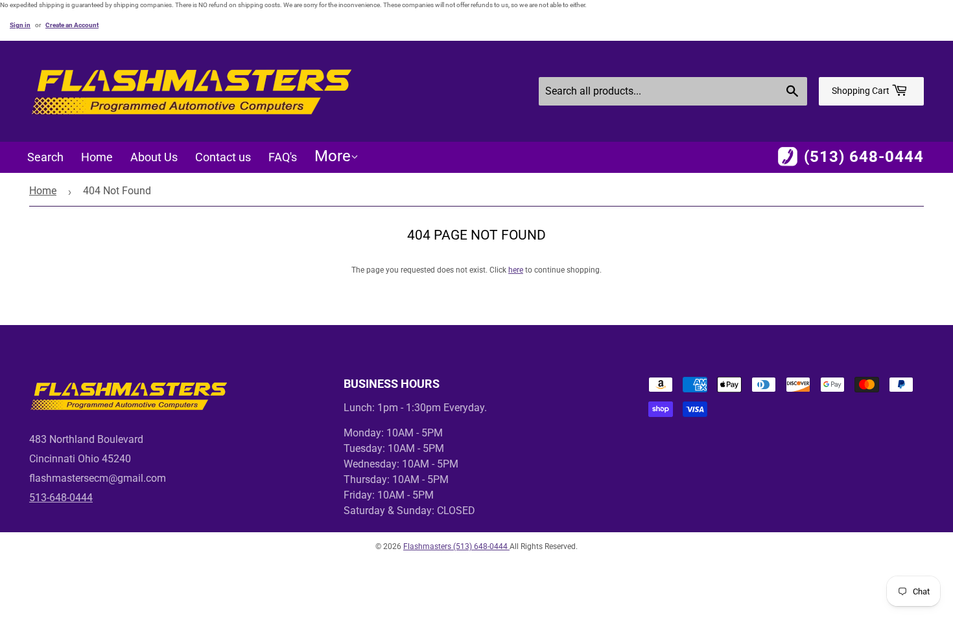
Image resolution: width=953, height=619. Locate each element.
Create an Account (72, 24)
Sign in (20, 24)
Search (45, 157)
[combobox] (673, 91)
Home (97, 157)
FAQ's (282, 157)
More (332, 156)
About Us (154, 157)
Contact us (223, 157)
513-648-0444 (61, 497)
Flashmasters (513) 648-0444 (456, 546)
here (515, 270)
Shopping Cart (861, 90)
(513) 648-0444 (864, 157)
